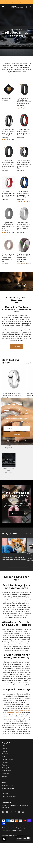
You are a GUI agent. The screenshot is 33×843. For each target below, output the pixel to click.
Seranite (4, 757)
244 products (8, 448)
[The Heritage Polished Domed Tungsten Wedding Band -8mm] (14, 379)
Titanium (5, 765)
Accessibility (11, 828)
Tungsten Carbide (7, 759)
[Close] (31, 400)
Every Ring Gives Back (9, 796)
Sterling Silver (6, 768)
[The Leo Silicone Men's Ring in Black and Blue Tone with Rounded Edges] (24, 182)
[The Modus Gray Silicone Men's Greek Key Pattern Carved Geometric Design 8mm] (24, 214)
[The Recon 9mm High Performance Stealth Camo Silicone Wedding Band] (24, 245)
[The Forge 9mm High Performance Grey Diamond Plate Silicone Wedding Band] (8, 245)
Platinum (5, 751)
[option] (16, 33)
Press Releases (6, 830)
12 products (8, 473)
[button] (3, 7)
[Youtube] (11, 440)
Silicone (4, 776)
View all (28, 363)
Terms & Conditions (16, 830)
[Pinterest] (22, 440)
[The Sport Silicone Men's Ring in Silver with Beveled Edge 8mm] (8, 214)
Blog (17, 828)
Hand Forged (6, 773)
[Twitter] (25, 440)
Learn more (16, 347)
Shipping (22, 828)
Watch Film (17, 514)
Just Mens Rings (10, 835)
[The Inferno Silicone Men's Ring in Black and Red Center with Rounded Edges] (24, 121)
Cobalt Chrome (7, 754)
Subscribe (17, 435)
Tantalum (5, 762)
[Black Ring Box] (8, 89)
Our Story (4, 828)
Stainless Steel (6, 771)
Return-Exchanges (8, 788)
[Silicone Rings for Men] (8, 460)
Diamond (5, 748)
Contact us (5, 794)
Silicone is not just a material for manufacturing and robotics (16, 712)
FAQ (3, 791)
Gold (3, 746)
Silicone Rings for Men (8, 469)
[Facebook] (8, 440)
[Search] (26, 7)
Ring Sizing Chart (7, 785)
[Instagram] (15, 440)
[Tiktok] (18, 440)
